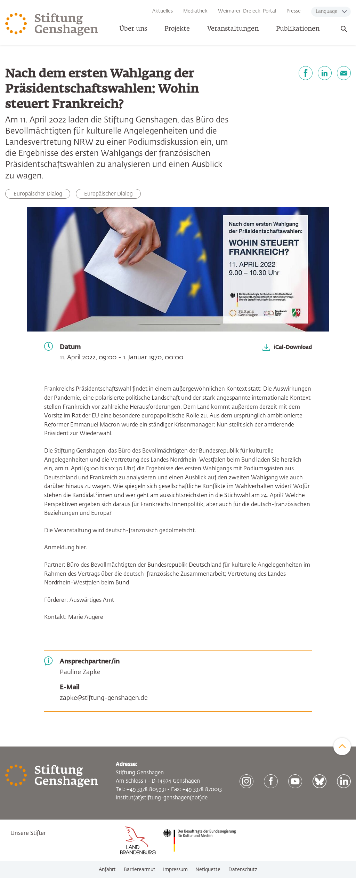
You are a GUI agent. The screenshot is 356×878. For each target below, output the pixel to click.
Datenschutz (242, 869)
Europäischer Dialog (108, 194)
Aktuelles (162, 11)
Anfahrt (107, 869)
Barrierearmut (139, 869)
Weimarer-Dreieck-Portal (247, 11)
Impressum (175, 869)
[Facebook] (306, 73)
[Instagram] (246, 781)
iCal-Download (293, 347)
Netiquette (207, 869)
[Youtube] (295, 781)
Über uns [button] (133, 29)
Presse (293, 11)
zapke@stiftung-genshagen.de (104, 698)
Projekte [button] (177, 29)
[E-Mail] (344, 73)
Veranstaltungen (233, 29)
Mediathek (195, 11)
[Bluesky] (319, 781)
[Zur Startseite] (51, 24)
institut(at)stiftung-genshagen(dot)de (162, 797)
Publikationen (297, 29)
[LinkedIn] (325, 73)
